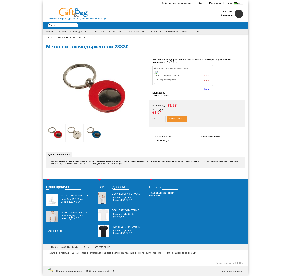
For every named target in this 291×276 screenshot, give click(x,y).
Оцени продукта (162, 141)
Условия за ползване (124, 253)
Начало (50, 31)
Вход (200, 3)
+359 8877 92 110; (102, 247)
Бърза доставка (80, 31)
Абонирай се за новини (162, 193)
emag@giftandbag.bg (69, 247)
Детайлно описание (59, 154)
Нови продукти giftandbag (149, 253)
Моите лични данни (232, 271)
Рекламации (63, 253)
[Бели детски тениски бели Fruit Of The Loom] (102, 203)
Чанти (122, 31)
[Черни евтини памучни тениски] (103, 236)
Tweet (207, 89)
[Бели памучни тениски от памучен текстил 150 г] (103, 219)
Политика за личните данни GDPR (180, 253)
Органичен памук (104, 31)
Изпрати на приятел (210, 136)
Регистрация (215, 3)
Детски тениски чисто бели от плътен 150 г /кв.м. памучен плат (76, 212)
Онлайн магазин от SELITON (229, 263)
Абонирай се (55, 230)
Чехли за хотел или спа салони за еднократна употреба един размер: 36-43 (76, 195)
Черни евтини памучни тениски (133, 226)
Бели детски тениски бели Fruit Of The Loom (142, 193)
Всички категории (176, 31)
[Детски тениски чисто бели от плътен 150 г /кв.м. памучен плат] (52, 216)
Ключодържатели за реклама (71, 38)
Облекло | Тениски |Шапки (145, 31)
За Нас (63, 31)
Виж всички (154, 195)
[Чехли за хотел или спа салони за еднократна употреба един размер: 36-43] (52, 200)
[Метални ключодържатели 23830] (94, 118)
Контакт (195, 31)
